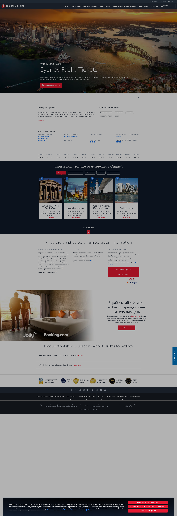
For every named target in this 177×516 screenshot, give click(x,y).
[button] (148, 511)
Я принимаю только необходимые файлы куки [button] (147, 506)
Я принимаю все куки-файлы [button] (148, 502)
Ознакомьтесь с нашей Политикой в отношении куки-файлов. (69, 510)
